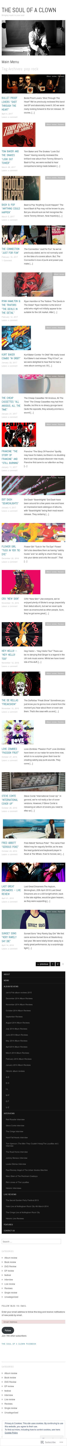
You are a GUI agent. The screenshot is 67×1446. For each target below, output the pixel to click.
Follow (8, 1330)
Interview (8, 1279)
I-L (7, 1089)
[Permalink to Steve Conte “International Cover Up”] (33, 782)
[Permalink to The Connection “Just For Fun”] (33, 235)
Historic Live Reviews (15, 1218)
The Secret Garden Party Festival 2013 (22, 1200)
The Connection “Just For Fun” (10, 251)
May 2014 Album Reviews (16, 1040)
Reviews (61, 76)
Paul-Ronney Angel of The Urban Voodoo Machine (27, 1170)
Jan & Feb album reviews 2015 (19, 992)
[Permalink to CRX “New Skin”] (21, 582)
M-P (7, 1095)
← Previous (42, 963)
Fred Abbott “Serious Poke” (10, 844)
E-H (7, 1083)
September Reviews (14, 1016)
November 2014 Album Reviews (19, 1004)
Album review (52, 76)
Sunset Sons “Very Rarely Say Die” (9, 937)
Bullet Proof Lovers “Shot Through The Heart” (9, 103)
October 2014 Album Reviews (18, 1010)
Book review (10, 1261)
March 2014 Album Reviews (17, 1052)
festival (7, 1274)
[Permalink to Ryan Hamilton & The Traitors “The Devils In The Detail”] (27, 285)
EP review (9, 1270)
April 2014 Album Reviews (16, 1046)
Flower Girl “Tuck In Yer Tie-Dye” (11, 550)
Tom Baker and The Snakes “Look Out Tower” (10, 157)
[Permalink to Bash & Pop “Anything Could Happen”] (21, 188)
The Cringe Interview (14, 1131)
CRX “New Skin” (10, 598)
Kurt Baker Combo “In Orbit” (11, 356)
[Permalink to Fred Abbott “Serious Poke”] (33, 829)
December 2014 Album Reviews (19, 998)
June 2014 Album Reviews (17, 1034)
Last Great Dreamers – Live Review (11, 890)
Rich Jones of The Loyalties (17, 1182)
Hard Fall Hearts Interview (17, 1137)
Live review (60, 864)
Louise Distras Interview (16, 1163)
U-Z (7, 1107)
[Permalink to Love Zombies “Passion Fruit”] (18, 733)
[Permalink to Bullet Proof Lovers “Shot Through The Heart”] (33, 84)
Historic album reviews (15, 1071)
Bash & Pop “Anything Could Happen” (11, 208)
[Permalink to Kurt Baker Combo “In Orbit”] (16, 338)
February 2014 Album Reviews (19, 1058)
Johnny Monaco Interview (16, 1157)
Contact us (9, 1230)
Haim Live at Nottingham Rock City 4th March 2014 (27, 1206)
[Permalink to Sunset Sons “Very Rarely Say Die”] (33, 920)
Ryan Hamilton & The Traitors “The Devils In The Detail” (11, 307)
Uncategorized (11, 1296)
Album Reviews (11, 986)
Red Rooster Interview (15, 1119)
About (7, 974)
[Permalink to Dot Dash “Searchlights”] (33, 486)
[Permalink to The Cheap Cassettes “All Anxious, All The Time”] (33, 384)
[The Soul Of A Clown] (33, 39)
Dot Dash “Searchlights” (10, 501)
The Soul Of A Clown (29, 10)
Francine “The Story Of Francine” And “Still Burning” (10, 457)
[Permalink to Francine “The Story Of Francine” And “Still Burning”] (19, 435)
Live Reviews (10, 1194)
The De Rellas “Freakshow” (10, 702)
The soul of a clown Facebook (19, 1343)
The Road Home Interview (17, 1151)
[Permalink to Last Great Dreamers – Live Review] (33, 873)
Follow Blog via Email (14, 1306)
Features (8, 1224)
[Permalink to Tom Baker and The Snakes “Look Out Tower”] (19, 135)
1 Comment (7, 260)
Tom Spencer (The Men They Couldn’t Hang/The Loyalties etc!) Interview (32, 1144)
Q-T (7, 1101)
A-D (7, 1077)
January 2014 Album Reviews (18, 1064)
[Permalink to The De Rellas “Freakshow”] (21, 684)
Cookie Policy (11, 1432)
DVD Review (10, 1266)
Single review (10, 1292)
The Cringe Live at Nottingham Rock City (23, 1212)
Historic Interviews (13, 1188)
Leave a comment (9, 116)
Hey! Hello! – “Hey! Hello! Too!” (9, 654)
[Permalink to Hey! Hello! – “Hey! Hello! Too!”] (22, 635)
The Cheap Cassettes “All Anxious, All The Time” (11, 403)
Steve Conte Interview (15, 1125)
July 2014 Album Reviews (16, 1028)
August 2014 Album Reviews (18, 1022)
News (6, 980)
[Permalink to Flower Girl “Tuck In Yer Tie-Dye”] (33, 533)
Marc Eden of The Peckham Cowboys (22, 1176)
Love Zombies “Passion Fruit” (10, 750)
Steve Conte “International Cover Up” (10, 799)
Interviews (9, 1113)
